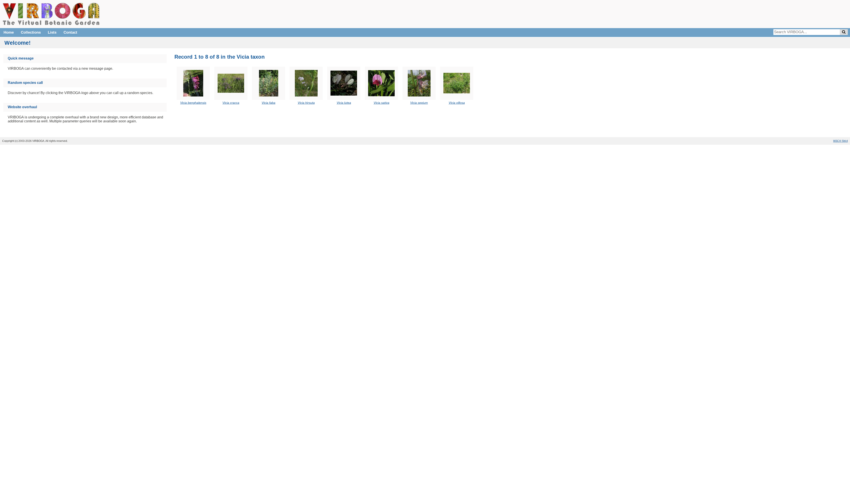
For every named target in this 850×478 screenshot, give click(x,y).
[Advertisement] (781, 13)
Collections (31, 32)
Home (9, 32)
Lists (52, 32)
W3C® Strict (840, 141)
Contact (70, 32)
